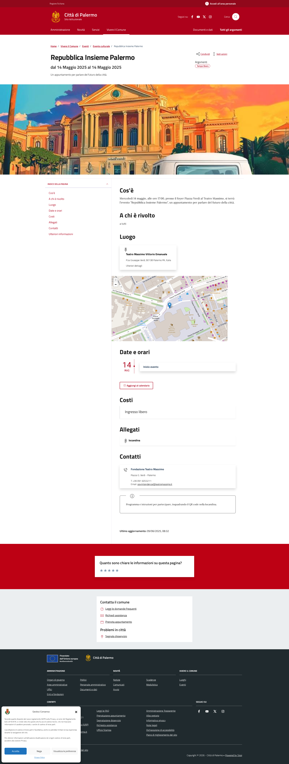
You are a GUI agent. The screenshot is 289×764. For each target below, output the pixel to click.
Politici (83, 680)
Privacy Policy (39, 757)
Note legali (151, 725)
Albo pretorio (152, 715)
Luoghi (182, 680)
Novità (81, 30)
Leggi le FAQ (103, 711)
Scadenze (151, 680)
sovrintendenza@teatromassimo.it (154, 484)
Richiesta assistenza (107, 725)
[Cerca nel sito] (235, 16)
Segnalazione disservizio (109, 720)
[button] (76, 711)
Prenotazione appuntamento (111, 715)
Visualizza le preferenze (64, 751)
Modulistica (152, 684)
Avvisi (116, 689)
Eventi (182, 684)
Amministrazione (60, 30)
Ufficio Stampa (104, 730)
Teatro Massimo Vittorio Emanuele (146, 254)
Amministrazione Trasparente (161, 711)
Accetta (15, 751)
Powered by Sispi (233, 755)
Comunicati (118, 684)
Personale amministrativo (93, 684)
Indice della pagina (58, 184)
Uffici (49, 689)
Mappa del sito (80, 750)
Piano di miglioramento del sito (161, 735)
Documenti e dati (203, 30)
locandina (134, 440)
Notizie (116, 680)
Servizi (95, 30)
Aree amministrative (57, 684)
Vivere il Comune (116, 30)
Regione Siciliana (57, 3)
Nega (39, 751)
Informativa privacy (156, 720)
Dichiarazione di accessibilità (160, 730)
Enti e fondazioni (55, 694)
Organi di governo (56, 680)
